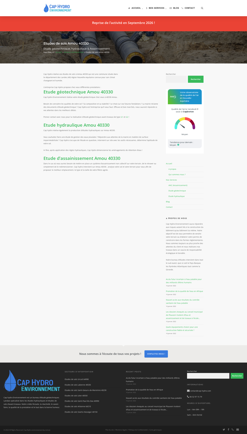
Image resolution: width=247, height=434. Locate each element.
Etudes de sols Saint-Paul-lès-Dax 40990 (82, 401)
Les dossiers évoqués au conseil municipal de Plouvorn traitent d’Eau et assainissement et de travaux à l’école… (184, 315)
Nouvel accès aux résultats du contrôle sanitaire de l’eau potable (154, 398)
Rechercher (171, 74)
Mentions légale (121, 430)
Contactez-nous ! (156, 354)
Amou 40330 (78, 92)
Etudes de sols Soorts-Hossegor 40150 (81, 412)
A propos (172, 169)
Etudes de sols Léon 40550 (76, 395)
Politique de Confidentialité (138, 430)
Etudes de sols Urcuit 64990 (77, 379)
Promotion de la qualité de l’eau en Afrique (184, 291)
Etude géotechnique (177, 190)
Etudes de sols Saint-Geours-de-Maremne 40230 (85, 390)
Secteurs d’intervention (74, 52)
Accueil (59, 52)
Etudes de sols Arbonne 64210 (78, 406)
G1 (122, 117)
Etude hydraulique (177, 196)
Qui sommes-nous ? (177, 174)
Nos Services (171, 180)
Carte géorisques (155, 430)
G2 (127, 117)
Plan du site (109, 430)
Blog (168, 201)
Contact (169, 207)
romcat (47, 430)
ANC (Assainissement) (178, 185)
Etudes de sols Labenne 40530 (78, 385)
